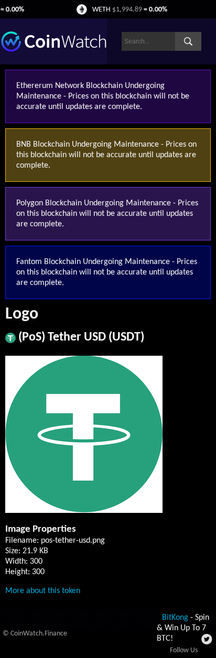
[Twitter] (207, 642)
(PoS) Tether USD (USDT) (81, 337)
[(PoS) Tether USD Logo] (84, 511)
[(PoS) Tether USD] (10, 341)
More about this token (42, 591)
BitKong (175, 617)
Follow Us (184, 650)
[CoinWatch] (53, 50)
